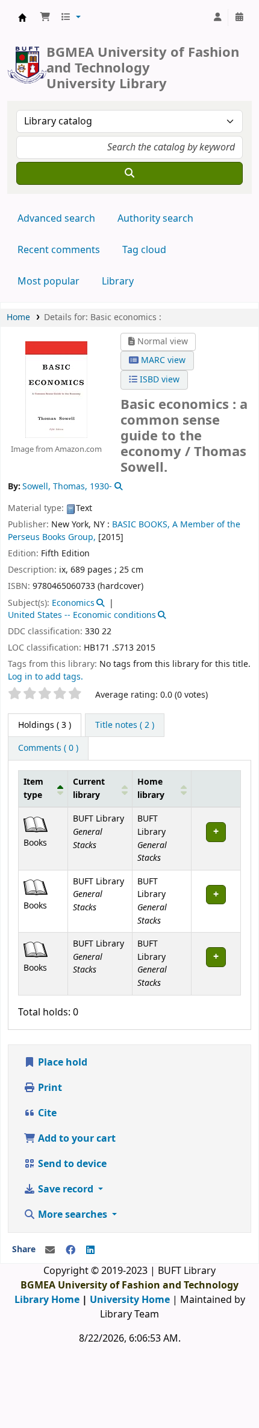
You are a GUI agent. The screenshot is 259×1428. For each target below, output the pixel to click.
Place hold (61, 1062)
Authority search (155, 218)
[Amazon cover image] (56, 389)
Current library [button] (89, 789)
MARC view (162, 360)
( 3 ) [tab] (44, 725)
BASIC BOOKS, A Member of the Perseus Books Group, (124, 530)
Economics (73, 603)
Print (49, 1088)
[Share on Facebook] (70, 1250)
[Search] (129, 173)
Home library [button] (150, 789)
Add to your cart (76, 1138)
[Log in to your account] (217, 17)
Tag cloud (144, 250)
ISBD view (158, 379)
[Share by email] (50, 1250)
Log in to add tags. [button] (45, 677)
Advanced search (56, 218)
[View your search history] (239, 17)
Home (18, 317)
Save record (66, 1189)
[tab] (124, 725)
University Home (130, 1300)
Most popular (48, 281)
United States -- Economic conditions (82, 615)
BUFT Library (22, 17)
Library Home (47, 1300)
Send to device (71, 1164)
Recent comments (58, 250)
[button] (45, 17)
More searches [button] (73, 1215)
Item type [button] (33, 789)
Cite (46, 1113)
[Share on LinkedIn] (90, 1250)
